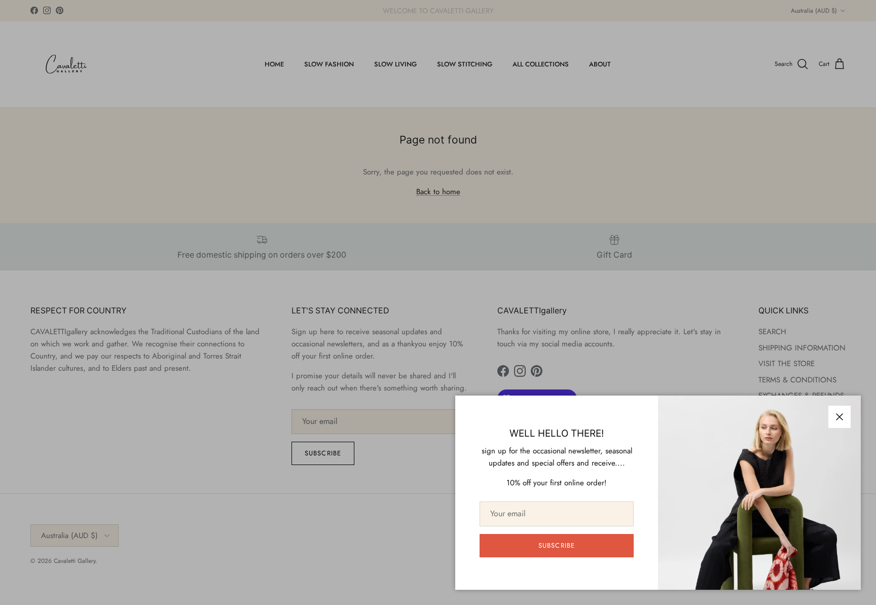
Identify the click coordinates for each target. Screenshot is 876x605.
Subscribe (556, 545)
